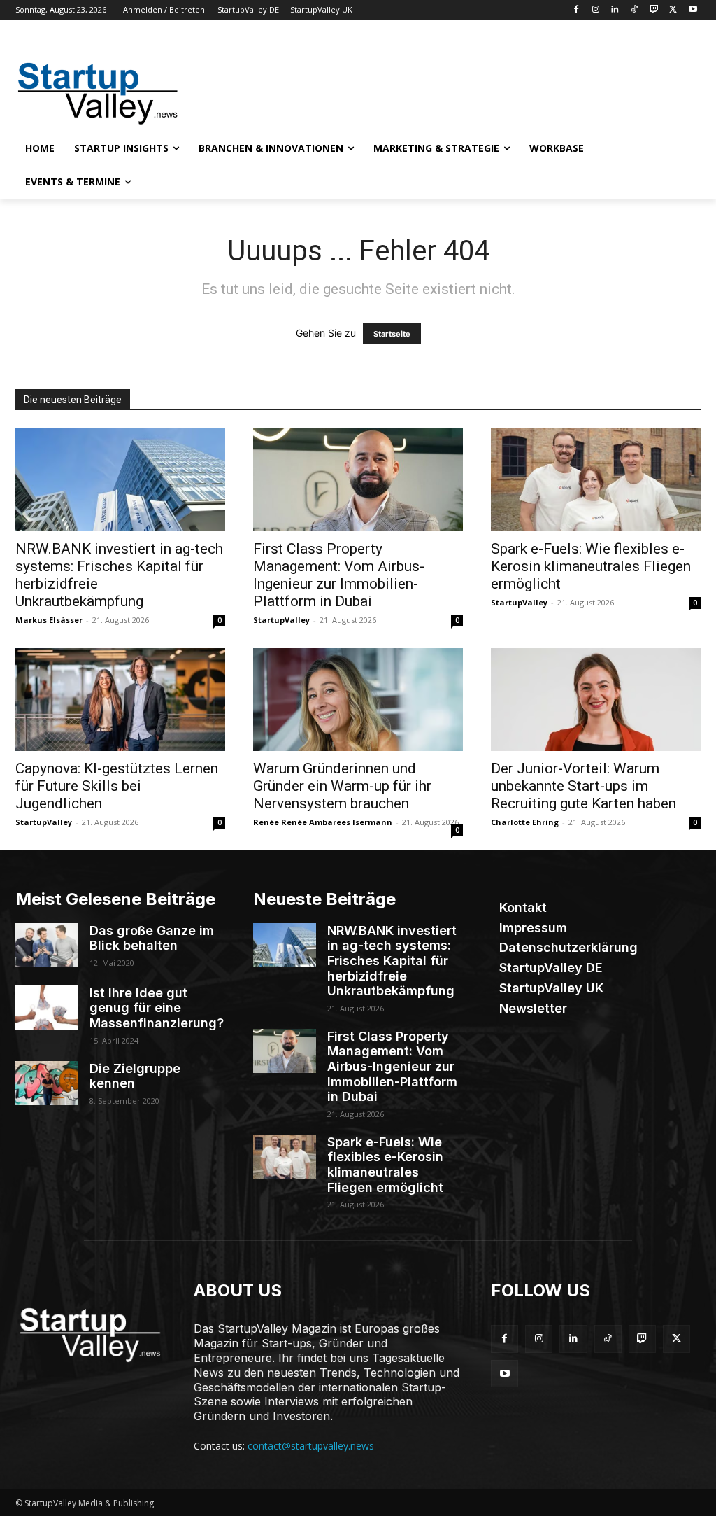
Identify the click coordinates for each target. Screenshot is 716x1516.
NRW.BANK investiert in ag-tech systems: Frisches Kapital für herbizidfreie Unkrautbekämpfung (392, 960)
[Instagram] (595, 10)
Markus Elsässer (49, 620)
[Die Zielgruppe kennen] (46, 1083)
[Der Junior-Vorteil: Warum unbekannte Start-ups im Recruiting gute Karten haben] (596, 699)
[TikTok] (634, 10)
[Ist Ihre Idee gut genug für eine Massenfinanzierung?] (46, 1007)
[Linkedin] (615, 10)
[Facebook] (576, 10)
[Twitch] (654, 10)
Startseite (391, 334)
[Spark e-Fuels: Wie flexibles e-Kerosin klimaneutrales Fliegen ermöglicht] (596, 479)
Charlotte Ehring (525, 822)
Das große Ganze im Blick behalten (152, 938)
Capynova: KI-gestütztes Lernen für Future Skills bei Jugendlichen (116, 786)
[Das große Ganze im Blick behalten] (46, 945)
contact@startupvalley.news (311, 1445)
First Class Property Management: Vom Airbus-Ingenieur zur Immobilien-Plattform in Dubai (338, 575)
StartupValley (281, 620)
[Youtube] (693, 10)
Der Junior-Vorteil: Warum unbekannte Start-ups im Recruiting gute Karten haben (583, 786)
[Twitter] (673, 10)
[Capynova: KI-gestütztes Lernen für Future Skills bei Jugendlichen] (120, 699)
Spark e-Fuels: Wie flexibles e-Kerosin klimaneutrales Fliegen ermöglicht (591, 566)
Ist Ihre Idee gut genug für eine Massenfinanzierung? (157, 1007)
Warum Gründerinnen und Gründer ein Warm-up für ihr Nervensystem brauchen (342, 786)
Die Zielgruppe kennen (135, 1076)
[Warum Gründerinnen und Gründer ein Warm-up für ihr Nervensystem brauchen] (358, 699)
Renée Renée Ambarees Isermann (322, 822)
